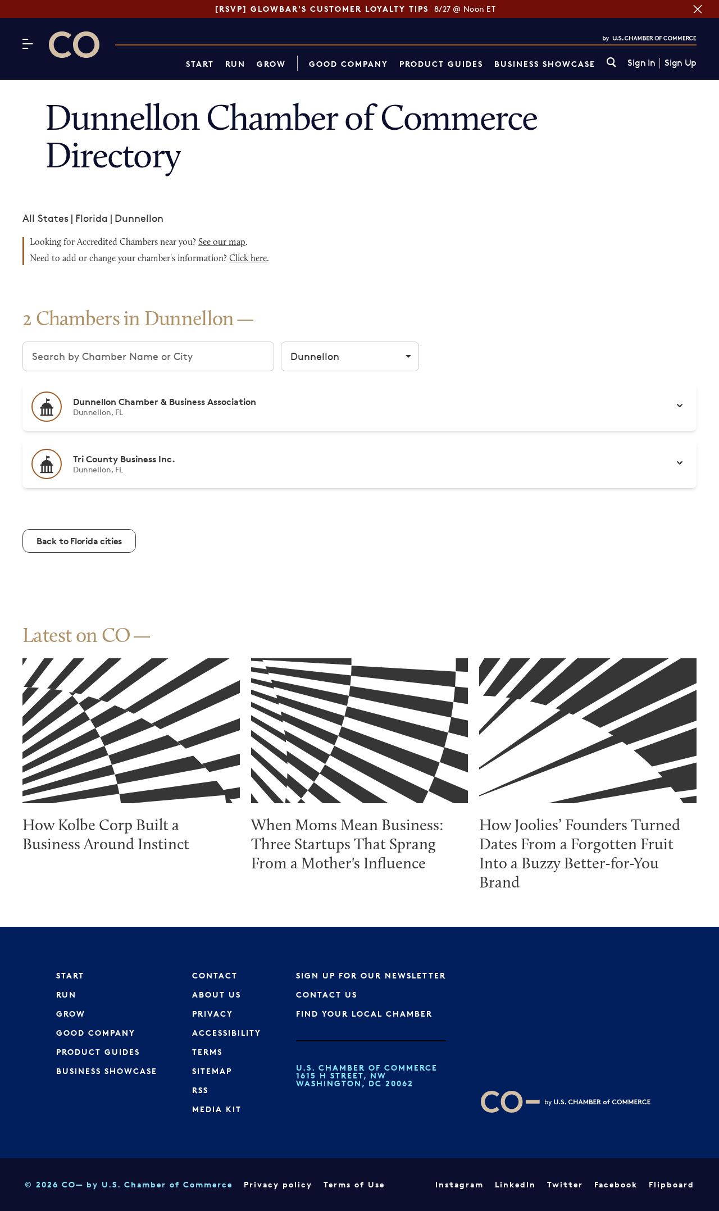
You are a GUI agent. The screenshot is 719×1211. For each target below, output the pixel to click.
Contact (215, 975)
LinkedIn (515, 1184)
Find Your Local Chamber (364, 1013)
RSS (200, 1090)
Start (200, 64)
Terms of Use (354, 1184)
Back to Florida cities (79, 541)
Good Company (348, 64)
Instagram (459, 1184)
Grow (271, 64)
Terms (207, 1052)
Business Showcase (544, 64)
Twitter (565, 1184)
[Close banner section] (697, 9)
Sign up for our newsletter (371, 975)
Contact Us (326, 994)
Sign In (641, 63)
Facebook (616, 1184)
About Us (216, 994)
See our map (221, 242)
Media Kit (217, 1109)
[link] (611, 63)
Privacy (212, 1013)
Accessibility (226, 1032)
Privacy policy (278, 1184)
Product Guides (441, 64)
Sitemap (212, 1071)
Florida (91, 218)
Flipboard (671, 1184)
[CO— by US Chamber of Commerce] (74, 44)
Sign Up (681, 63)
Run (235, 64)
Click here (248, 258)
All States (45, 218)
